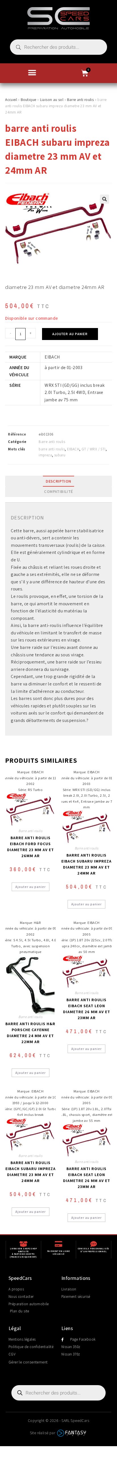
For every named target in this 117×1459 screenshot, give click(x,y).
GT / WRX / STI (94, 449)
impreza (45, 455)
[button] (32, 72)
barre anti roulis (52, 449)
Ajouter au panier (69, 334)
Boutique (28, 99)
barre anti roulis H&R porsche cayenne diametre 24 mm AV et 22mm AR (30, 1032)
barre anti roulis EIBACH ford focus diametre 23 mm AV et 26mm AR (30, 846)
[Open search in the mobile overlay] (58, 47)
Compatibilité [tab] (58, 491)
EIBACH (73, 449)
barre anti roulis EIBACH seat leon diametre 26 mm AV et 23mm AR (86, 1008)
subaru (59, 455)
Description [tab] (58, 481)
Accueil (11, 99)
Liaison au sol (52, 99)
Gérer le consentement (28, 1362)
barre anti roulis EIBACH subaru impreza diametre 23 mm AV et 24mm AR (86, 864)
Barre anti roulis (80, 99)
